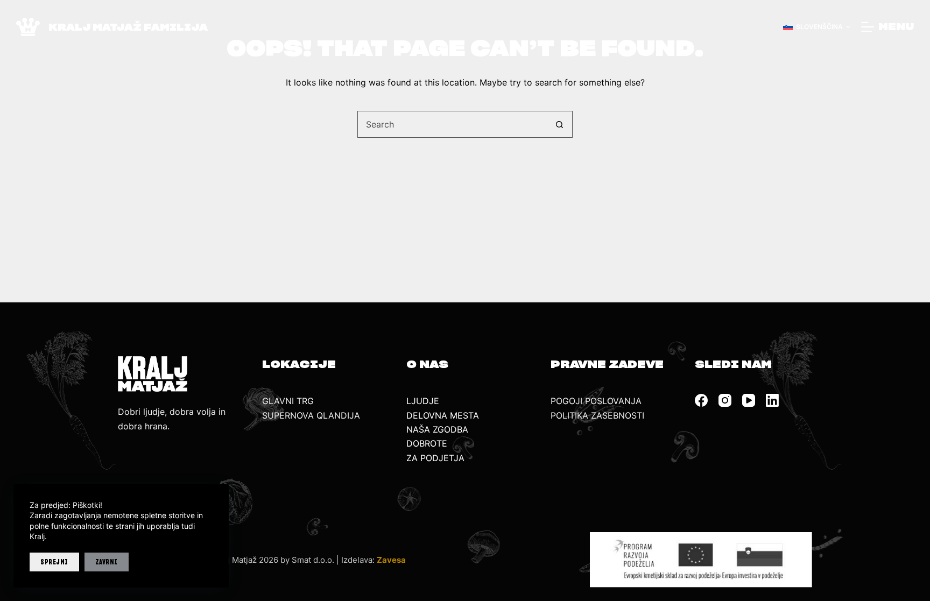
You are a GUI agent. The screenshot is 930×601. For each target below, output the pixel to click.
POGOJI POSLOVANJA (596, 400)
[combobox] (452, 124)
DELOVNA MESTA (442, 415)
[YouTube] (748, 400)
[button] (816, 27)
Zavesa (391, 560)
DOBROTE (426, 443)
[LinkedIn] (772, 400)
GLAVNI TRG (288, 400)
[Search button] (559, 124)
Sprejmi (54, 562)
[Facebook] (701, 400)
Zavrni (106, 562)
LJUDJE (422, 400)
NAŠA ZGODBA (437, 429)
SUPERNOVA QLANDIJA (311, 415)
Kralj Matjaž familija (128, 27)
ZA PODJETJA (435, 457)
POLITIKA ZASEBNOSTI (597, 415)
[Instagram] (724, 400)
